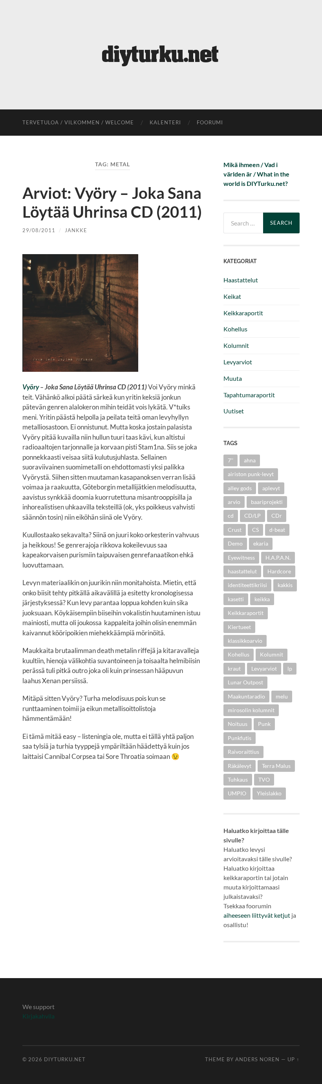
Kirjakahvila (38, 1016)
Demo (235, 543)
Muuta (232, 378)
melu (282, 696)
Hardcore (279, 571)
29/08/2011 (38, 230)
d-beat (277, 529)
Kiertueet (239, 627)
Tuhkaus (238, 779)
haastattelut (242, 571)
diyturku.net (65, 1059)
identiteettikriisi (247, 585)
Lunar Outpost (245, 682)
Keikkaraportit (243, 312)
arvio (234, 501)
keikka (262, 599)
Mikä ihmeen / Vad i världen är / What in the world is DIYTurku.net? (256, 174)
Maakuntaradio (246, 696)
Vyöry (30, 387)
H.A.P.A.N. (278, 557)
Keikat (232, 296)
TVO (264, 779)
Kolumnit (236, 345)
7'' (230, 460)
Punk (264, 723)
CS (255, 529)
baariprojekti (267, 501)
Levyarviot (237, 362)
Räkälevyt (239, 765)
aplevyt (271, 488)
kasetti (236, 599)
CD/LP (252, 515)
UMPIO (237, 793)
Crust (235, 529)
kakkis (285, 585)
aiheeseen (237, 915)
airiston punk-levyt (251, 474)
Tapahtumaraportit (249, 394)
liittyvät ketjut (271, 915)
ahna (250, 460)
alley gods (240, 488)
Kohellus (235, 329)
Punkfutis (239, 738)
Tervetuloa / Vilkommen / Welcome (78, 122)
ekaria (260, 543)
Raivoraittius (243, 751)
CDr (276, 515)
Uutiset (233, 411)
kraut (234, 668)
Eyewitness (241, 557)
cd (231, 515)
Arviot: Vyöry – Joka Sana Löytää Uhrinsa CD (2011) (112, 202)
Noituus (237, 723)
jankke (76, 230)
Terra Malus (276, 765)
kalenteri (165, 122)
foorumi (210, 122)
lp (289, 668)
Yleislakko (269, 793)
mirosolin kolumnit (251, 710)
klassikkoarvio (245, 640)
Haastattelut (240, 280)
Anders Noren (257, 1059)
